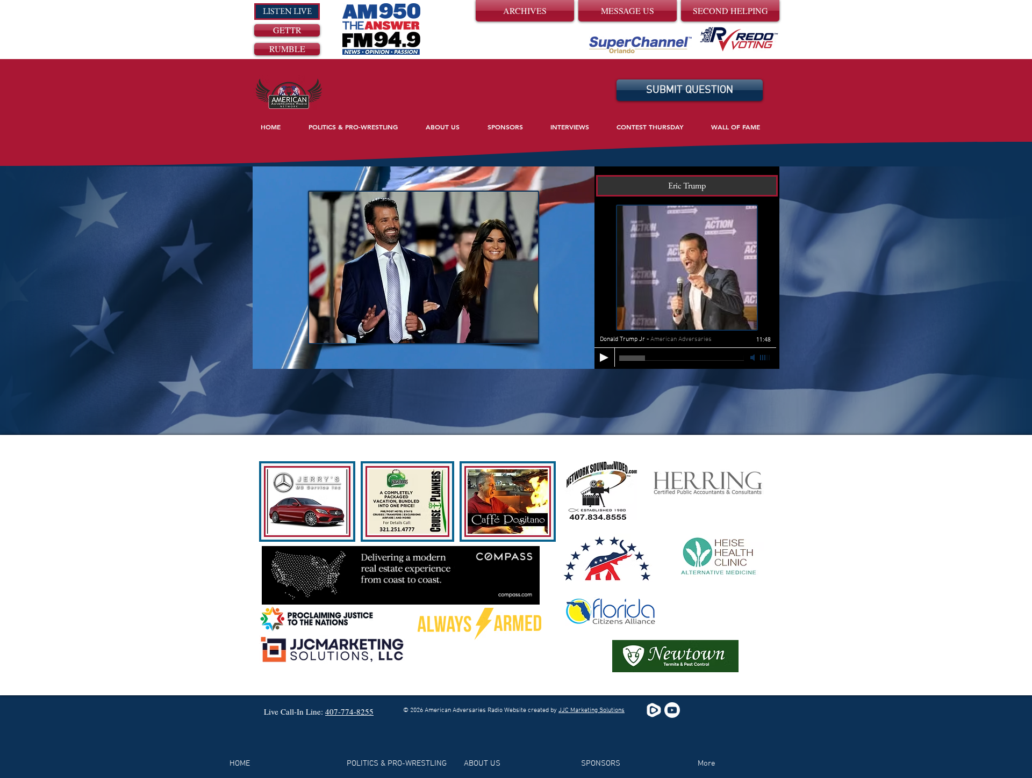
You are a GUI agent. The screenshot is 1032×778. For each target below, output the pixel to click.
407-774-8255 (349, 711)
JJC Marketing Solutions (591, 710)
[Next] (762, 267)
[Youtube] (672, 710)
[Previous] (269, 267)
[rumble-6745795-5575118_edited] (654, 710)
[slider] (765, 357)
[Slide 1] (516, 355)
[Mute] (753, 357)
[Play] (604, 357)
